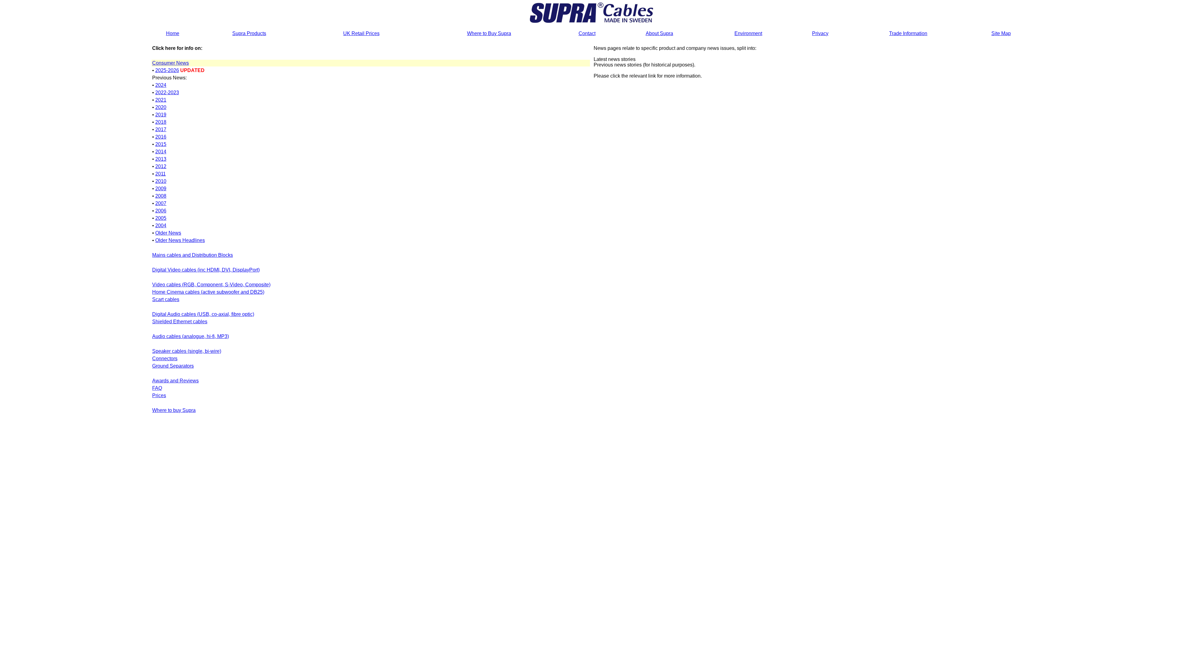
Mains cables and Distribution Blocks (192, 255)
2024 (160, 85)
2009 (160, 188)
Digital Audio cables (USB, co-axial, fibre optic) (203, 314)
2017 (160, 129)
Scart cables (165, 299)
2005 (160, 218)
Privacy (820, 33)
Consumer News (170, 63)
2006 (160, 210)
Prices (159, 395)
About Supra (659, 33)
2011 (160, 173)
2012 (160, 166)
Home (172, 33)
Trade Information (908, 33)
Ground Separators (173, 366)
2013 (160, 159)
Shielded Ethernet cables (179, 321)
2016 (160, 136)
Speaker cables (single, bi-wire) (186, 351)
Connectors (164, 358)
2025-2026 (167, 70)
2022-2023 (167, 92)
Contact (587, 33)
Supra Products (249, 33)
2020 (160, 107)
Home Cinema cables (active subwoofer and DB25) (208, 292)
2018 (160, 122)
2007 (160, 203)
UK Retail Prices (361, 33)
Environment (748, 33)
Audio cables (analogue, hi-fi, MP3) (190, 336)
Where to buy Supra (174, 410)
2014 (160, 151)
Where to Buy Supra (489, 33)
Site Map (1001, 33)
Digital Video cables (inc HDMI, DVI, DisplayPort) (206, 269)
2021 (160, 100)
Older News (168, 233)
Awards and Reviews (175, 380)
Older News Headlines (180, 240)
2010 (160, 181)
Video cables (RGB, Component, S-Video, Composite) (211, 284)
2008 (160, 196)
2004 (160, 225)
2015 (160, 144)
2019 (160, 114)
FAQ (157, 388)
